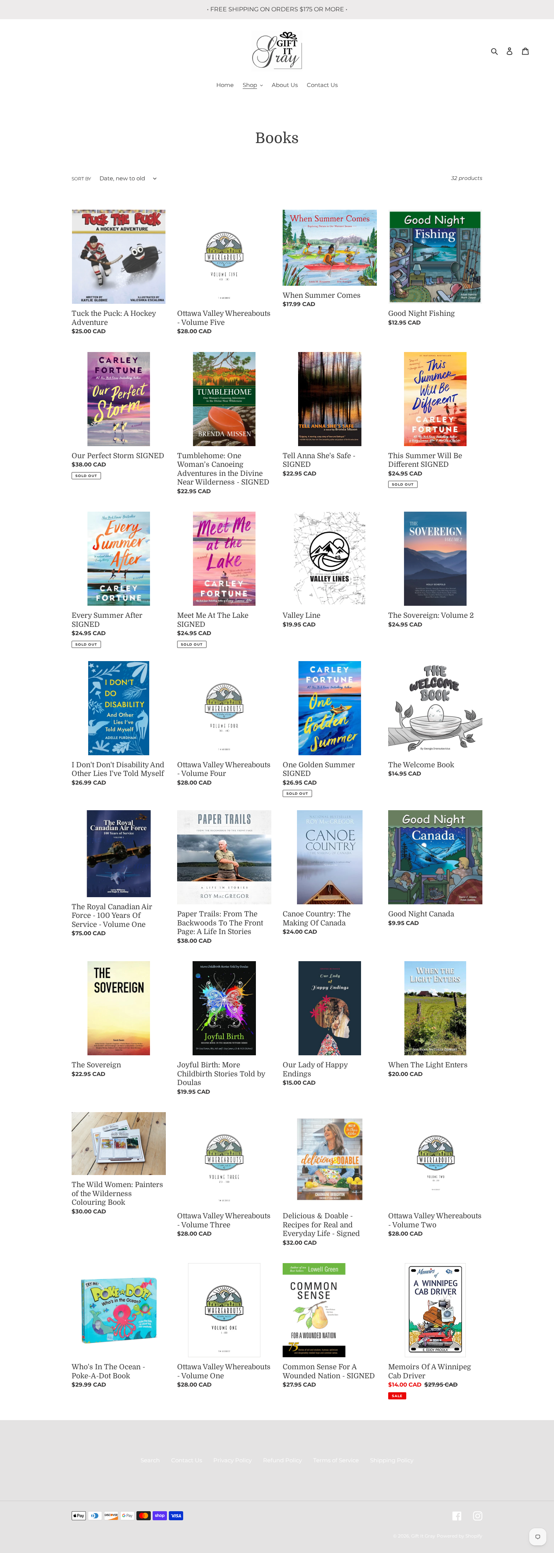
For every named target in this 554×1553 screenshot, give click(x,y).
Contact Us (186, 1460)
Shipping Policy (391, 1460)
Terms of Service (336, 1460)
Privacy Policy (232, 1460)
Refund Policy (282, 1460)
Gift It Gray (423, 1536)
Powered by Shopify (459, 1536)
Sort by (81, 178)
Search (150, 1460)
